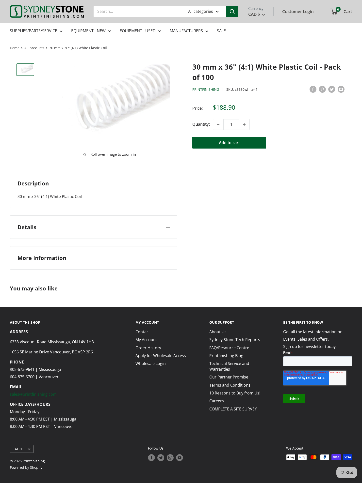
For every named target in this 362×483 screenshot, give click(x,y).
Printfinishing (205, 89)
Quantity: (201, 124)
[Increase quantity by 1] (244, 124)
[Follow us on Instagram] (170, 457)
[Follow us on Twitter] (160, 457)
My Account (146, 339)
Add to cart (229, 142)
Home (14, 47)
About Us (218, 331)
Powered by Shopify (26, 467)
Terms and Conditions (229, 385)
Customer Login (298, 11)
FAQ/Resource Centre (229, 347)
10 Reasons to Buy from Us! (234, 393)
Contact (142, 331)
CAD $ (17, 449)
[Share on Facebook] (313, 89)
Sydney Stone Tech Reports (234, 339)
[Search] (232, 11)
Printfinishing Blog (226, 355)
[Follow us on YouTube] (179, 457)
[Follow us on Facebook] (151, 457)
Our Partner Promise (228, 377)
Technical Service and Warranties (229, 366)
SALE (221, 30)
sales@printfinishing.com (33, 394)
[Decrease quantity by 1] (218, 124)
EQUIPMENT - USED (138, 30)
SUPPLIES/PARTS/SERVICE (33, 30)
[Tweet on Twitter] (331, 89)
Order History (148, 347)
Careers (216, 401)
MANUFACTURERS (186, 30)
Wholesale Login (150, 363)
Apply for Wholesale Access (160, 355)
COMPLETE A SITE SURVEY (233, 409)
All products (34, 47)
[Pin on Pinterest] (322, 89)
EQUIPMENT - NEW (88, 30)
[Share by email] (341, 89)
